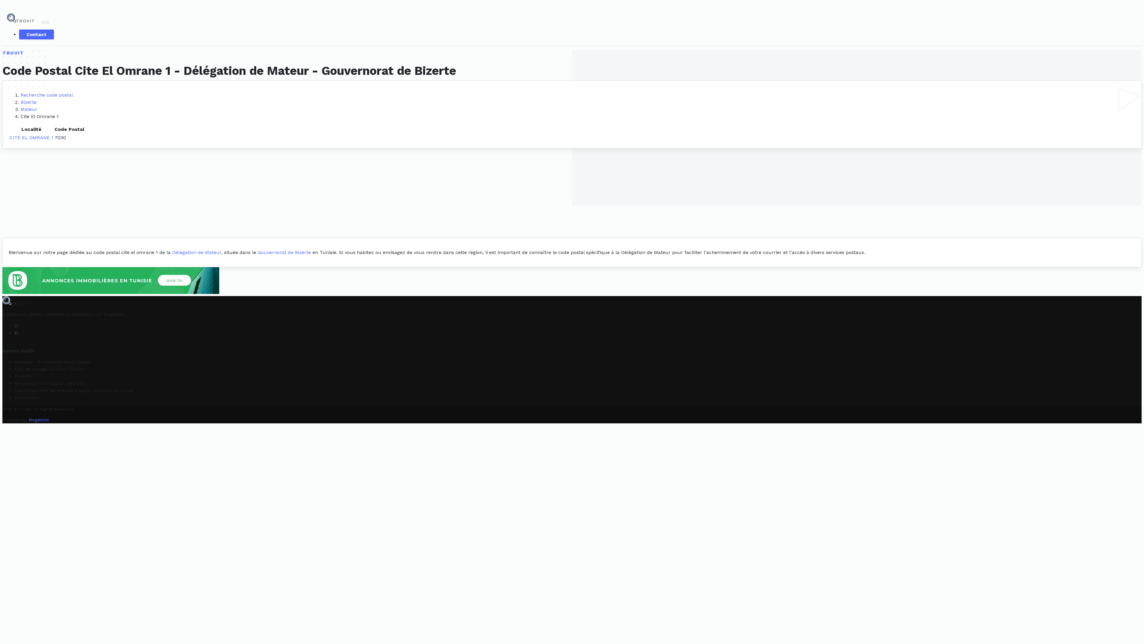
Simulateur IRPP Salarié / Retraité (49, 383)
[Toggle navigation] (45, 22)
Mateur (29, 109)
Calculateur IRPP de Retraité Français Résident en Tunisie (74, 390)
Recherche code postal (47, 95)
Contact (36, 34)
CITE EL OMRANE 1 (31, 137)
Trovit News (26, 397)
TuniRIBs (23, 376)
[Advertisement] (572, 193)
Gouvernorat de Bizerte (284, 252)
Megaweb (114, 314)
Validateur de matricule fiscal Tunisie (52, 362)
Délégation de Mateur (196, 252)
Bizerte (29, 102)
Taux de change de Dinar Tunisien (49, 369)
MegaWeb (39, 419)
